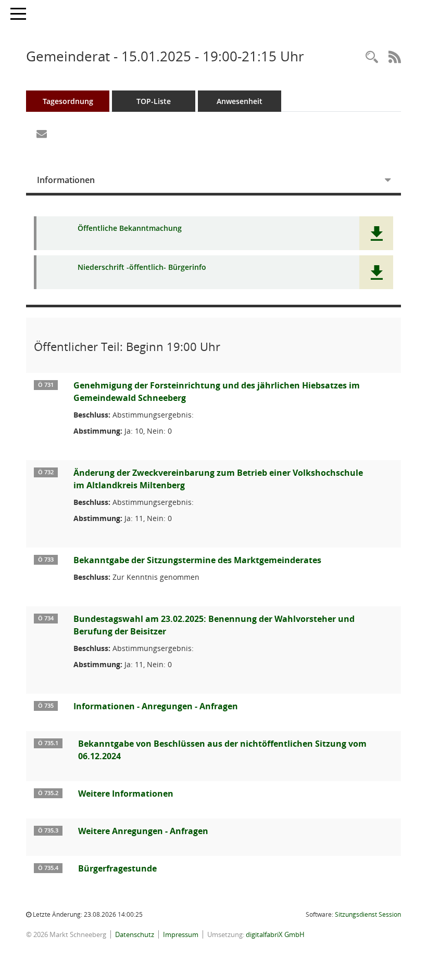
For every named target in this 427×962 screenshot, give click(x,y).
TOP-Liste (153, 101)
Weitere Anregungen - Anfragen (143, 831)
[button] (376, 233)
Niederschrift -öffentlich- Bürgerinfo (142, 267)
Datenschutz (134, 934)
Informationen (66, 180)
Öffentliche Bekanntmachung (130, 228)
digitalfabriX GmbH (275, 934)
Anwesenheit (239, 101)
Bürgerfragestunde (117, 868)
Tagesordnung (68, 101)
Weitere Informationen (125, 793)
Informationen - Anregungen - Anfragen (155, 706)
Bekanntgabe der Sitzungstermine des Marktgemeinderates (197, 560)
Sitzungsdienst (368, 914)
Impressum (180, 934)
